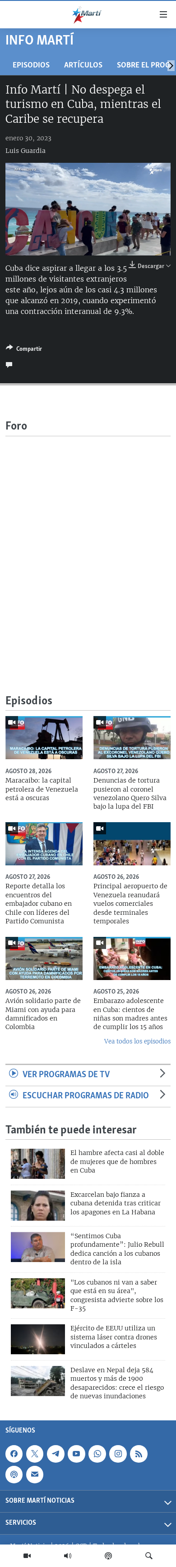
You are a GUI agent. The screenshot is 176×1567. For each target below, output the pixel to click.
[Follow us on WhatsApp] (97, 1454)
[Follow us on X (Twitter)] (34, 1454)
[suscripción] (34, 1474)
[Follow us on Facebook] (14, 1454)
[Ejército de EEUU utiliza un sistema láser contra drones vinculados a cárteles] (38, 1339)
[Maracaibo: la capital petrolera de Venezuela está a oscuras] (44, 737)
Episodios (31, 65)
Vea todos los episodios (137, 1041)
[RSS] (138, 1454)
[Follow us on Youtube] (76, 1454)
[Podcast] (108, 1556)
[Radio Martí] (67, 1556)
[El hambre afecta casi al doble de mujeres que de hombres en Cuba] (38, 1164)
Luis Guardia (25, 151)
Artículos (83, 65)
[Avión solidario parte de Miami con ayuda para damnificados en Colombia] (44, 958)
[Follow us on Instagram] (117, 1454)
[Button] (24, 350)
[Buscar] (148, 1556)
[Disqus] (88, 548)
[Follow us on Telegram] (55, 1454)
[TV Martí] (27, 1556)
